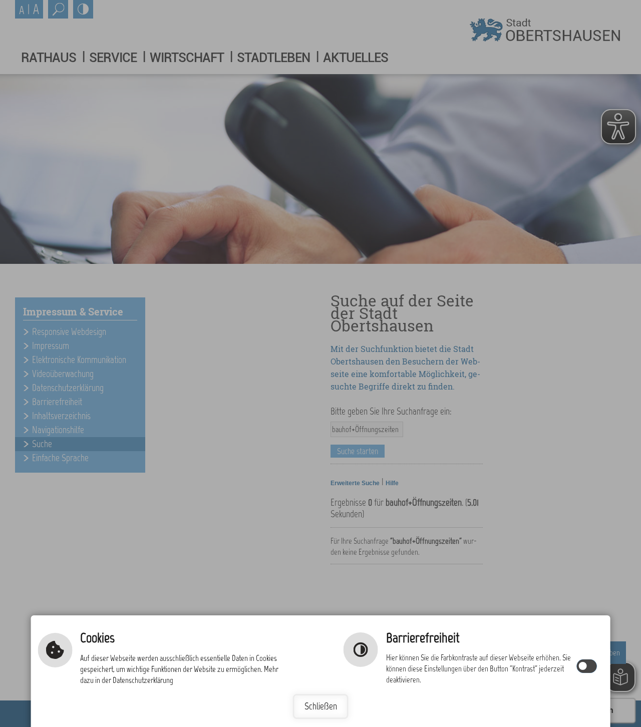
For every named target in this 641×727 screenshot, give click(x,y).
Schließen (320, 706)
